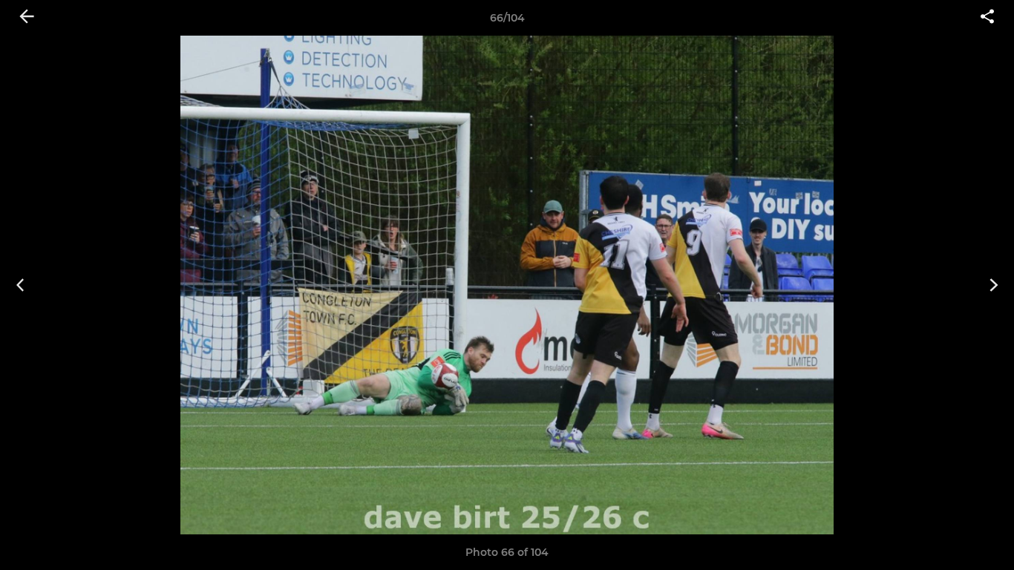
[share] (987, 17)
